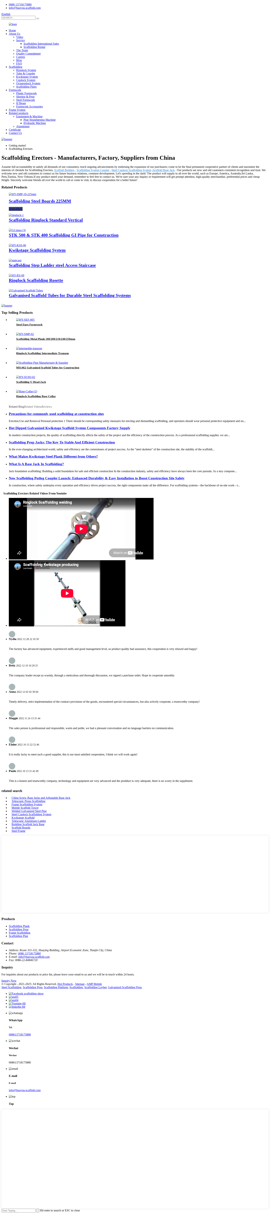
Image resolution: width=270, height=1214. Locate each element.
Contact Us (15, 133)
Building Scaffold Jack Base (28, 824)
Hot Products (65, 984)
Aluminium (22, 126)
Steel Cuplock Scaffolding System (131, 170)
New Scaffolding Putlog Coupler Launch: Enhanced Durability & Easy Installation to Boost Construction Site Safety (97, 478)
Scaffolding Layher (95, 987)
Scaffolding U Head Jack (31, 381)
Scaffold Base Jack (164, 170)
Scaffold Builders (64, 170)
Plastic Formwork (26, 93)
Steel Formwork (25, 99)
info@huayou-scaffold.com (25, 7)
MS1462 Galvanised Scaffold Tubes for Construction (47, 367)
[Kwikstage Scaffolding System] (17, 245)
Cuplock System (25, 80)
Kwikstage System (27, 76)
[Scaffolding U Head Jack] (25, 377)
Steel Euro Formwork (29, 324)
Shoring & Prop (25, 96)
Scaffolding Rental (34, 47)
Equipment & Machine (29, 116)
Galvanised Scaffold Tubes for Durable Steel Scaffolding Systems (70, 295)
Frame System (17, 109)
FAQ (19, 63)
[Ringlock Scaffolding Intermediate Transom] (29, 348)
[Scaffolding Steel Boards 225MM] (22, 194)
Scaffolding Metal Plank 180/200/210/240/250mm (45, 338)
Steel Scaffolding (11, 987)
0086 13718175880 (20, 4)
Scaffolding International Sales (41, 43)
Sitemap (79, 984)
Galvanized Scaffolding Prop (125, 987)
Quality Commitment (28, 53)
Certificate (15, 129)
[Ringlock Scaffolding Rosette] (16, 275)
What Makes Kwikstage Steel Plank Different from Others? (53, 456)
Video (19, 37)
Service (20, 40)
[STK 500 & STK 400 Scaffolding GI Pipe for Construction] (17, 230)
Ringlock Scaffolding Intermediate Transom (42, 353)
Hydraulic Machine (35, 123)
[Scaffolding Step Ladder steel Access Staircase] (15, 260)
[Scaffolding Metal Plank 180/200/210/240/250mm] (25, 334)
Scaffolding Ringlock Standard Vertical (46, 220)
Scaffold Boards (21, 827)
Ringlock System (26, 70)
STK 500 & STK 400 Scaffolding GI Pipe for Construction (63, 235)
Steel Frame (18, 830)
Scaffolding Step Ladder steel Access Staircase (52, 265)
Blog (19, 60)
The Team (22, 50)
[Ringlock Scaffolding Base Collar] (26, 391)
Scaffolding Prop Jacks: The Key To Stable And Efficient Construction (62, 442)
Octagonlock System (28, 83)
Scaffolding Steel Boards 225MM (40, 201)
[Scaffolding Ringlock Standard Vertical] (16, 215)
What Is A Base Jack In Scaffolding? (36, 464)
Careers (20, 56)
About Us (14, 33)
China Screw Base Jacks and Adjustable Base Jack (41, 797)
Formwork (15, 90)
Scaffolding (15, 66)
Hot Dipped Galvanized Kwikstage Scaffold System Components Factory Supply (69, 428)
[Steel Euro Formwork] (25, 319)
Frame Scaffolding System (27, 804)
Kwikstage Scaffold (23, 817)
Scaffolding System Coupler (93, 170)
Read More (15, 208)
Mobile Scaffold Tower (25, 807)
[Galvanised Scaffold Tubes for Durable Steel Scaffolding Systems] (26, 290)
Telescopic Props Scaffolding (28, 801)
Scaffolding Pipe (18, 936)
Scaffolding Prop (18, 929)
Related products (18, 113)
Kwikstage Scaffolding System (37, 250)
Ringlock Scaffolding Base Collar (36, 396)
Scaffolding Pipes (26, 86)
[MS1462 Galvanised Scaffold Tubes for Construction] (42, 362)
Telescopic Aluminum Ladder (29, 821)
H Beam (21, 103)
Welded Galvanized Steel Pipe (29, 811)
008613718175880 (20, 1034)
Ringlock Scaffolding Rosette (36, 280)
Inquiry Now (9, 980)
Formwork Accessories (29, 106)
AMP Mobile (94, 984)
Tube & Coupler (25, 73)
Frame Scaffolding (19, 932)
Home (12, 30)
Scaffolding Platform (56, 987)
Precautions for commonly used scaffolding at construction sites (56, 414)
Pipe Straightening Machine (40, 119)
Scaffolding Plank (19, 926)
